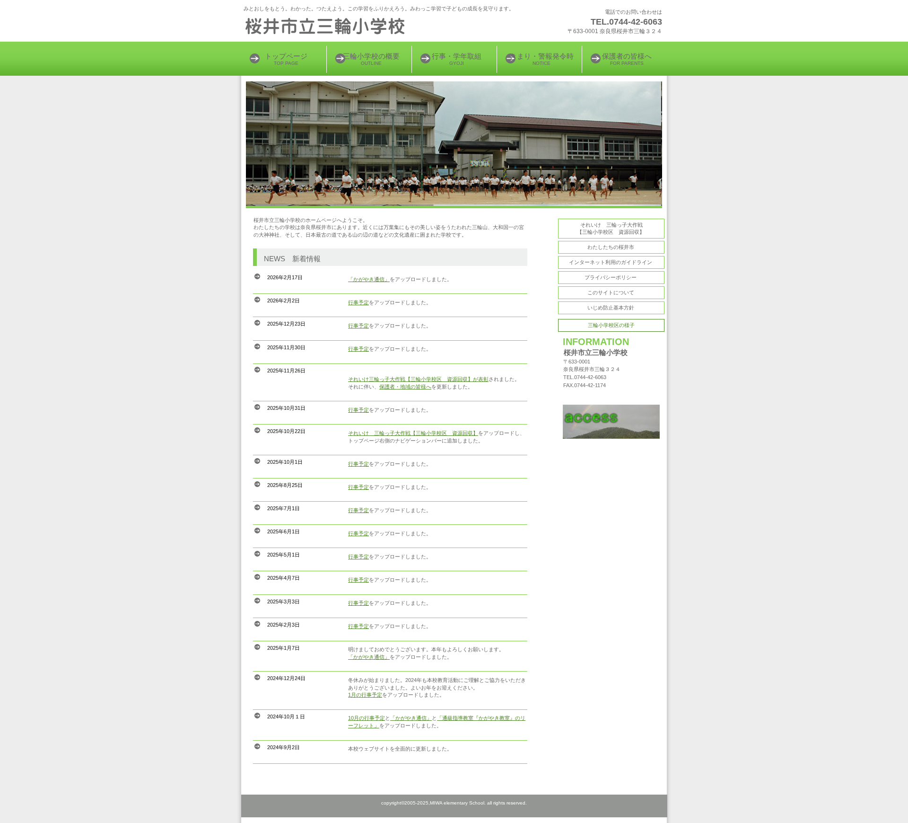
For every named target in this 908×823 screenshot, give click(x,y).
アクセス (611, 422)
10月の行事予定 (366, 718)
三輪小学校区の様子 (611, 325)
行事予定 (358, 302)
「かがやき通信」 (369, 279)
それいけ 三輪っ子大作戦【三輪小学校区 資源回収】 (413, 433)
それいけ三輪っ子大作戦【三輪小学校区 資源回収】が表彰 (418, 379)
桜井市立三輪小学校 (359, 26)
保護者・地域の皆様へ (405, 386)
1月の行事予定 (365, 695)
